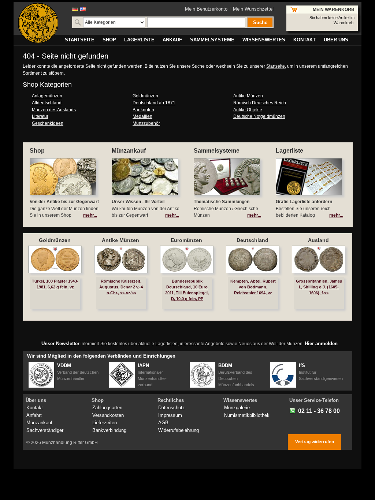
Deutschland (252, 240)
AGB (163, 422)
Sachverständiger (44, 430)
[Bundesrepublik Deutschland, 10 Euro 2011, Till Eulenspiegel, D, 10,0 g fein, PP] (187, 259)
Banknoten (143, 109)
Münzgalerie (237, 407)
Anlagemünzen (47, 95)
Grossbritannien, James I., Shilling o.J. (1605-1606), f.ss (319, 287)
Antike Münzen (248, 95)
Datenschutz (171, 407)
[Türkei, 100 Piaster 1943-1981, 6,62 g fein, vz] (55, 259)
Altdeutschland (47, 102)
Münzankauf (39, 422)
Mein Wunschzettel (253, 9)
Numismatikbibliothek (247, 415)
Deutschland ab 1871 (154, 102)
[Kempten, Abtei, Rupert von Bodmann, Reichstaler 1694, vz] (252, 259)
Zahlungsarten (107, 407)
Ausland (318, 240)
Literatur (40, 116)
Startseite (275, 66)
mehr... (90, 215)
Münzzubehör (146, 123)
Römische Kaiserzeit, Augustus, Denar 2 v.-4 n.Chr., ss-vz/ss (121, 287)
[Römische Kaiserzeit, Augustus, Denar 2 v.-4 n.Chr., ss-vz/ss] (121, 259)
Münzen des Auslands (54, 109)
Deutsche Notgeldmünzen (259, 116)
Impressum (170, 415)
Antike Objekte (247, 109)
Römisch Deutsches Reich (259, 102)
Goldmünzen (145, 95)
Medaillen (142, 116)
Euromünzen (186, 240)
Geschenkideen (47, 123)
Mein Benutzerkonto (206, 9)
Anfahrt (34, 415)
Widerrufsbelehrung (178, 430)
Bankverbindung (109, 430)
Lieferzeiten (104, 422)
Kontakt (34, 407)
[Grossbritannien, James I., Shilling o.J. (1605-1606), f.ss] (318, 259)
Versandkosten (108, 415)
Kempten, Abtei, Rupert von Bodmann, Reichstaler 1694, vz (253, 287)
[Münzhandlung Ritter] (38, 23)
